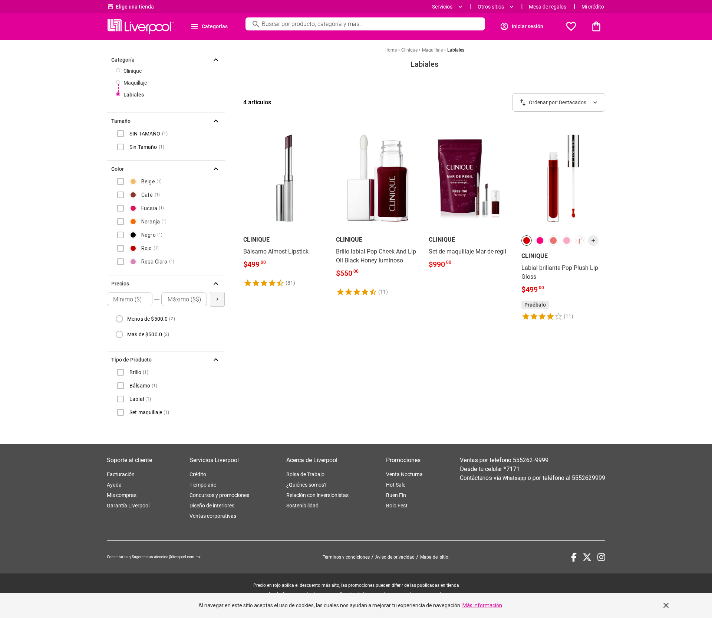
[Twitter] (587, 557)
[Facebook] (574, 557)
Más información (482, 605)
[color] (526, 240)
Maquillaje (135, 83)
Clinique (132, 71)
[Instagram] (601, 557)
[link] (285, 205)
